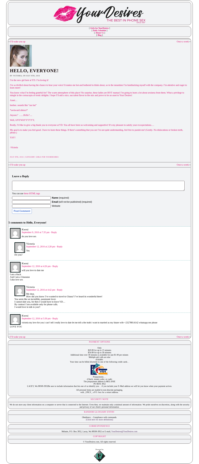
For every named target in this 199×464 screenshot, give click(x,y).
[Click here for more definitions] (99, 420)
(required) (60, 198)
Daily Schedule (99, 30)
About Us (99, 33)
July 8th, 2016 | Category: (23, 157)
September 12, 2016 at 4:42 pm (40, 290)
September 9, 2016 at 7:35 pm (35, 232)
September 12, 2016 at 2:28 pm (40, 246)
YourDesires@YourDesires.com (124, 431)
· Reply (53, 232)
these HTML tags (32, 193)
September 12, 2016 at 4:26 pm (36, 266)
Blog (100, 35)
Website (56, 206)
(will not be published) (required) (72, 202)
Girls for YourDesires (99, 28)
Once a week (183, 41)
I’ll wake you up (17, 41)
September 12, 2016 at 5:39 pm (36, 318)
